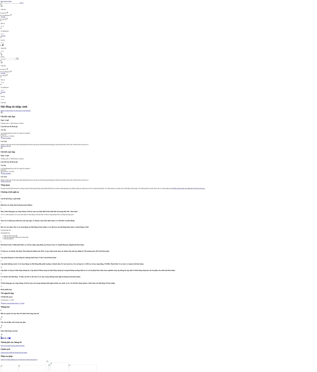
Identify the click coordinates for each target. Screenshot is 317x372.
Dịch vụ (3, 345)
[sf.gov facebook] (2, 338)
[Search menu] (158, 54)
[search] (17, 59)
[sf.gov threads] (6, 338)
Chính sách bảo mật (6, 352)
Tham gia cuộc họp (6, 146)
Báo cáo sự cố (16, 359)
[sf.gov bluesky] (10, 338)
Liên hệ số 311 (24, 359)
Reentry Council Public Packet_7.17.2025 (13, 303)
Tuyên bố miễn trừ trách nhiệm (19, 352)
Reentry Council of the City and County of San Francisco (16, 110)
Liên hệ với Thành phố (7, 359)
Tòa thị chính (20, 345)
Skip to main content (6, 1)
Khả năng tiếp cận (32, 359)
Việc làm (3, 17)
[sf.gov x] (8, 338)
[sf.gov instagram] (4, 338)
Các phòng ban (9, 345)
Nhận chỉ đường (6, 138)
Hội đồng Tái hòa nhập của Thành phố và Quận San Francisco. (188, 188)
